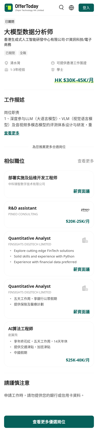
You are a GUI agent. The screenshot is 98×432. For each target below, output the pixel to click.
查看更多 (86, 161)
